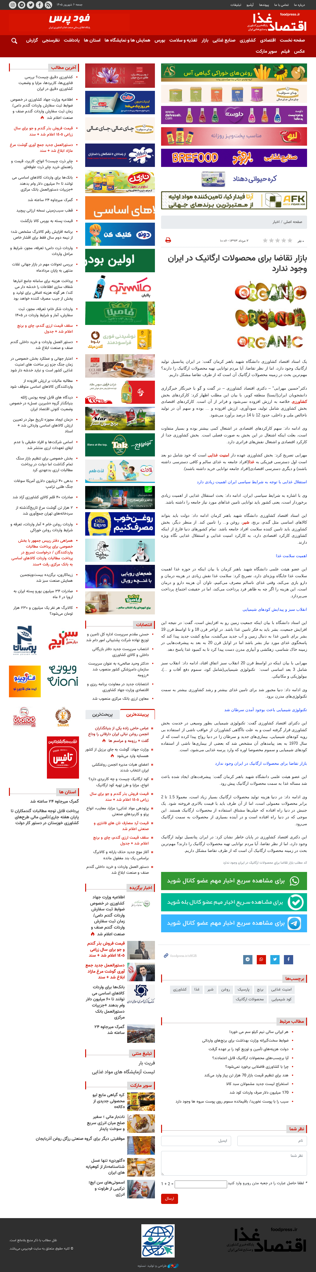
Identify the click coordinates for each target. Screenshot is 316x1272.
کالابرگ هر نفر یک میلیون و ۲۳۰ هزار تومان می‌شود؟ (43, 611)
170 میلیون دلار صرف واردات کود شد (259, 1093)
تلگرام (21, 5)
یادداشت (72, 40)
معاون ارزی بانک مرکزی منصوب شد (120, 699)
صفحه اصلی (293, 222)
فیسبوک (39, 5)
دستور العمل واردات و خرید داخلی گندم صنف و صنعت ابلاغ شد (117, 870)
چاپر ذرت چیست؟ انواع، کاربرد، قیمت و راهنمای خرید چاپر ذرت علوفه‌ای (42, 164)
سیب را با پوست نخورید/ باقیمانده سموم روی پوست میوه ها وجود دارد (232, 1102)
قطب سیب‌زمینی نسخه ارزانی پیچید (44, 211)
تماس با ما (281, 5)
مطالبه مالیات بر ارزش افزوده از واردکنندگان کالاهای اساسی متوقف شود (41, 384)
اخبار (276, 222)
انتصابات (144, 625)
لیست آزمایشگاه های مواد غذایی (123, 1072)
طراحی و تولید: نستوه (153, 1266)
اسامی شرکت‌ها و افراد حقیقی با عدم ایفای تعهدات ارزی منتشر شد (43, 445)
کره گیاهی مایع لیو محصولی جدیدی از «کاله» (109, 1101)
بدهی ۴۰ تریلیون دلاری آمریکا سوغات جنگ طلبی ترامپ (43, 484)
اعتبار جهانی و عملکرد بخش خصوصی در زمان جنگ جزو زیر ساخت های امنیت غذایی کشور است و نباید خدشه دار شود (41, 365)
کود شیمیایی (282, 999)
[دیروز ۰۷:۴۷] (141, 904)
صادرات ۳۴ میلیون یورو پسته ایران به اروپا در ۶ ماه (43, 594)
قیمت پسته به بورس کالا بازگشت (46, 221)
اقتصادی (268, 40)
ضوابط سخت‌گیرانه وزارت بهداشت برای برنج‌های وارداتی (245, 1041)
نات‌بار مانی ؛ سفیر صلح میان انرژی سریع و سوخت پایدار (106, 1123)
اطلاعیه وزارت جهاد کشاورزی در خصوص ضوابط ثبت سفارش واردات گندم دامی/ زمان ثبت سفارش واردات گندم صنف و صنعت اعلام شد (107, 916)
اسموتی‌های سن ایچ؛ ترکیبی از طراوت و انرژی (107, 1188)
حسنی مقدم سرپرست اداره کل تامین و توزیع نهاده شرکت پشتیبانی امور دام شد (117, 637)
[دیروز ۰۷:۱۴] (141, 972)
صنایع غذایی (224, 40)
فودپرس (273, 22)
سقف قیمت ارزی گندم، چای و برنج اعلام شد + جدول (121, 841)
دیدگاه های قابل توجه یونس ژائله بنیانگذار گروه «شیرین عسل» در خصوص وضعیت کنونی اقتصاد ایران (41, 403)
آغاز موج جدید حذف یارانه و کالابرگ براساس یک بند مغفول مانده (121, 855)
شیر (246, 522)
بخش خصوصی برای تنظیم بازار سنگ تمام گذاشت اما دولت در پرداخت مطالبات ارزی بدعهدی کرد (44, 464)
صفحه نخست (292, 40)
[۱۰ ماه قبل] (141, 1145)
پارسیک (243, 989)
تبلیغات (236, 5)
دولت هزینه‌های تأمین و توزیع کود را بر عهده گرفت (249, 1049)
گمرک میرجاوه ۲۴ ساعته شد (109, 1030)
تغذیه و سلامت (183, 40)
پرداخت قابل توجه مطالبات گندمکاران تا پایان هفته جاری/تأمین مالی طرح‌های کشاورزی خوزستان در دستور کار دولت (45, 817)
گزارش (32, 40)
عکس (299, 51)
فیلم (285, 51)
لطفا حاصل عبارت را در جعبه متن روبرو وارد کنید (267, 1183)
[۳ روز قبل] (141, 994)
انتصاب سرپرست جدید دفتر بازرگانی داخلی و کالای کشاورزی (120, 652)
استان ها (92, 40)
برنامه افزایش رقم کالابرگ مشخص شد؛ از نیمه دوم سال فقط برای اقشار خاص (42, 235)
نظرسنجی (51, 40)
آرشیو (250, 5)
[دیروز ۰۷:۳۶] (141, 950)
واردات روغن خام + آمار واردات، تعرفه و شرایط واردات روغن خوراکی (41, 527)
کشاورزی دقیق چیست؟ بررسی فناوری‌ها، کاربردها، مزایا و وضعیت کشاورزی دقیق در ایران (46, 83)
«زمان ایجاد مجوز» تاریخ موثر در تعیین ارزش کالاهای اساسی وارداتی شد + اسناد (43, 426)
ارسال (169, 1199)
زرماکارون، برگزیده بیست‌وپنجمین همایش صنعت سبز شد (46, 578)
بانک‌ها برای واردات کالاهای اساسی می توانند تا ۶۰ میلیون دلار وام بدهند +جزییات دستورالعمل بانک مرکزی (105, 1002)
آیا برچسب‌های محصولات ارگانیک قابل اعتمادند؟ (250, 1058)
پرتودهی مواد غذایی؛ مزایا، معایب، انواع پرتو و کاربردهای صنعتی (117, 811)
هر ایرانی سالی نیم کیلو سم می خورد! (259, 1032)
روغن (225, 989)
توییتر (30, 5)
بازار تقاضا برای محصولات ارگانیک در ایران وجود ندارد (237, 264)
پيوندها (264, 5)
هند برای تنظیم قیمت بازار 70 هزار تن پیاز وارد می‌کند (246, 1075)
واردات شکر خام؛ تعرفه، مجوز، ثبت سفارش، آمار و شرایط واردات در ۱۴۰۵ (44, 312)
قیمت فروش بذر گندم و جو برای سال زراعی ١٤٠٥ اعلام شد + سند (119, 797)
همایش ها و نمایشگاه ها (127, 40)
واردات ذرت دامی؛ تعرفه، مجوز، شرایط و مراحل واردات (41, 251)
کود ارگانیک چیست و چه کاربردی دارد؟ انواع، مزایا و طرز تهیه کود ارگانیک (119, 782)
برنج (260, 989)
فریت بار (147, 1063)
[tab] (137, 714)
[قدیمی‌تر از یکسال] (141, 1167)
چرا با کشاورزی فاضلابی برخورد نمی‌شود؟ (257, 1067)
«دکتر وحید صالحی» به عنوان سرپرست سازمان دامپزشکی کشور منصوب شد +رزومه (118, 670)
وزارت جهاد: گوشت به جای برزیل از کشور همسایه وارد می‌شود (117, 753)
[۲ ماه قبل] (141, 1101)
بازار (205, 40)
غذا (251, 462)
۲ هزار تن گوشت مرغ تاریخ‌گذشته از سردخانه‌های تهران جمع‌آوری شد (44, 511)
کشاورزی (248, 40)
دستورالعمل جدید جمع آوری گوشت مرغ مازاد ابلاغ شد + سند (105, 971)
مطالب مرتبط (292, 1021)
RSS (48, 5)
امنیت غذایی (218, 455)
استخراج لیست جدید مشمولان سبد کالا (257, 1084)
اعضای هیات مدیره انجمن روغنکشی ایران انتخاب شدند (120, 768)
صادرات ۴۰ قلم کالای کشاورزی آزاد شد (43, 497)
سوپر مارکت (266, 51)
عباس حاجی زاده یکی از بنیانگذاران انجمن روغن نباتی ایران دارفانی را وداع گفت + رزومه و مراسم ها (118, 734)
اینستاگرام (12, 5)
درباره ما (299, 5)
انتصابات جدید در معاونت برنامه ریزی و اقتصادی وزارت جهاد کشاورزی (118, 687)
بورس (160, 40)
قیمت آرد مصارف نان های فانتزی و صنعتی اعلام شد (121, 826)
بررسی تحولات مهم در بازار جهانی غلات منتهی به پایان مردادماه (42, 267)
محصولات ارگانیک (250, 999)
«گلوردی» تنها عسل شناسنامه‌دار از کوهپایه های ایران (105, 1166)
